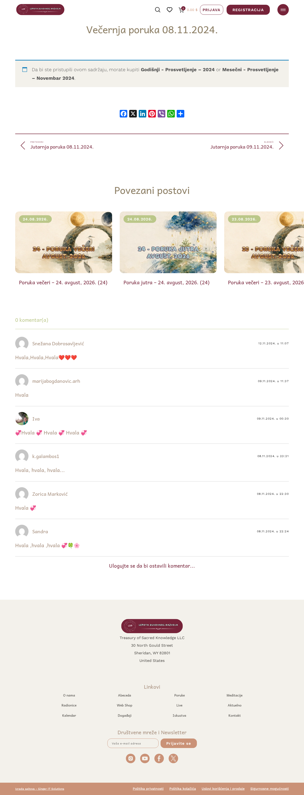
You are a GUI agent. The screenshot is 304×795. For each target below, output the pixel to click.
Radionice (69, 705)
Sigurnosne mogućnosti (269, 788)
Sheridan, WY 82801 (152, 652)
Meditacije (234, 695)
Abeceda (124, 695)
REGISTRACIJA (248, 9)
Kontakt (234, 715)
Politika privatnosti (148, 788)
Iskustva (179, 715)
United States (152, 660)
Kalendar (69, 715)
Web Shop (124, 705)
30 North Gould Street (152, 645)
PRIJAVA (212, 9)
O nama (69, 695)
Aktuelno (235, 705)
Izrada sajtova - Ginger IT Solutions (39, 789)
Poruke (179, 695)
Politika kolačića (182, 788)
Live (179, 705)
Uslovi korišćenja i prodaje (223, 788)
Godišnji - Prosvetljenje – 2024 (178, 69)
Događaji (125, 715)
